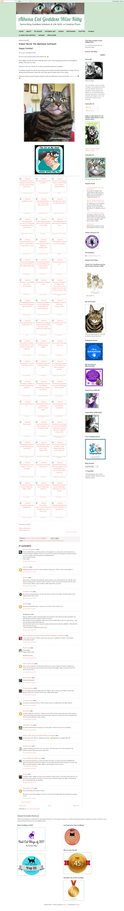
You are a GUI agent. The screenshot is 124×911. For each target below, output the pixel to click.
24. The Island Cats (59, 335)
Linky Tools (68, 531)
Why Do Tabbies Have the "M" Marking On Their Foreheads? (95, 201)
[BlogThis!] (53, 538)
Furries (25, 774)
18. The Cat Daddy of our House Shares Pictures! (59, 295)
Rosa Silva (26, 711)
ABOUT (28, 31)
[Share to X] (55, 538)
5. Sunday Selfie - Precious (42, 213)
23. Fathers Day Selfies (43, 335)
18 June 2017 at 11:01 (29, 561)
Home (49, 805)
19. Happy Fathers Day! (27, 314)
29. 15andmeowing (42, 375)
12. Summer (59, 253)
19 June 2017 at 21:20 (29, 782)
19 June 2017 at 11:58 (29, 719)
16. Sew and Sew (27, 294)
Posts (89, 107)
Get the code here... (25, 530)
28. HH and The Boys (26, 375)
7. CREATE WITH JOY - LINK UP (26, 233)
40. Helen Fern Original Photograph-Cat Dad (27, 457)
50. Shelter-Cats (43, 517)
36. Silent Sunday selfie (59, 416)
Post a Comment (26, 802)
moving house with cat (40, 540)
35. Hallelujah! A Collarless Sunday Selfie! (42, 417)
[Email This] (51, 538)
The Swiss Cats (27, 591)
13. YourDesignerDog (27, 274)
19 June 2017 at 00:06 (29, 658)
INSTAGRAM (70, 31)
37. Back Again (26, 436)
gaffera (65, 904)
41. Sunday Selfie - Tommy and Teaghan (43, 456)
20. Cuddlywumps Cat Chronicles (43, 314)
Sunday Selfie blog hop (57, 540)
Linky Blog (74, 531)
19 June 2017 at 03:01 (29, 695)
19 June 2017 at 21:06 (29, 768)
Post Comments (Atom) (33, 809)
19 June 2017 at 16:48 (29, 730)
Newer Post (22, 805)
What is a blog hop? (24, 528)
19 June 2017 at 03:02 (29, 705)
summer (48, 540)
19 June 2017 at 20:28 (29, 752)
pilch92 (25, 604)
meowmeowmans (28, 688)
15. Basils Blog (59, 274)
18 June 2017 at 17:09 (29, 598)
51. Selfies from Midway (59, 517)
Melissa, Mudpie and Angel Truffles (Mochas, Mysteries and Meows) (44, 635)
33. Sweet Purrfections (59, 395)
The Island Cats (28, 700)
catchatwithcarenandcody (30, 766)
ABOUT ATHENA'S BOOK (92, 149)
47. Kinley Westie (43, 497)
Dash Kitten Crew (28, 788)
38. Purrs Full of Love (43, 436)
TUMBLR (91, 31)
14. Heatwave (42, 274)
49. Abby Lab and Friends (26, 517)
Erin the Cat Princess (29, 549)
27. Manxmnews (59, 355)
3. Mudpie (59, 193)
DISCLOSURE (51, 35)
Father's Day (73, 76)
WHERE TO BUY (90, 150)
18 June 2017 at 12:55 (29, 572)
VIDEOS (61, 31)
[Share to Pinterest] (58, 538)
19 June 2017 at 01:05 (29, 672)
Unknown (26, 567)
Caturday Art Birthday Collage (95, 213)
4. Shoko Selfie (26, 213)
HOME (21, 31)
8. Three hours (42, 233)
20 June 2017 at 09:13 (29, 798)
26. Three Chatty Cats (43, 355)
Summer (25, 577)
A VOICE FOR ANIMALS (27, 35)
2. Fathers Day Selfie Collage (43, 193)
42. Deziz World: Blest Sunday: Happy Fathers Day (59, 457)
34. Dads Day (26, 416)
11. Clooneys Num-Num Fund (42, 253)
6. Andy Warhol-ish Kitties (59, 213)
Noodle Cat (26, 648)
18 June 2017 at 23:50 (29, 642)
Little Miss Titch (28, 725)
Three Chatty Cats (28, 663)
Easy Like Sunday (28, 540)
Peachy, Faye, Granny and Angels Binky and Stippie (39, 735)
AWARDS (41, 35)
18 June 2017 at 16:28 (29, 586)
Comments (90, 110)
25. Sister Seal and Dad (27, 355)
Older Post (76, 805)
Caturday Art (90, 224)
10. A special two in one (26, 253)
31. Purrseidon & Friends (26, 395)
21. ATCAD (59, 314)
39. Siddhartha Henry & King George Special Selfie (58, 437)
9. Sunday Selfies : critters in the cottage (59, 233)
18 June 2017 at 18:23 (29, 608)
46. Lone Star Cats (26, 497)
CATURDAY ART (50, 31)
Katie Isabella (27, 677)
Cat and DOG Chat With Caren (32, 758)
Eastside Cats (27, 746)
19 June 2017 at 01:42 (29, 682)
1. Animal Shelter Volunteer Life (26, 193)
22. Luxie (26, 335)
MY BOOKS (38, 31)
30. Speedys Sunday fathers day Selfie (59, 375)
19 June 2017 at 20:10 (29, 740)
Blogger (77, 904)
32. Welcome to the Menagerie (43, 395)
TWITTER (81, 31)
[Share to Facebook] (56, 538)
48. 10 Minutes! (59, 497)
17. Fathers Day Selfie (43, 294)
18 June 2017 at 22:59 (29, 630)
